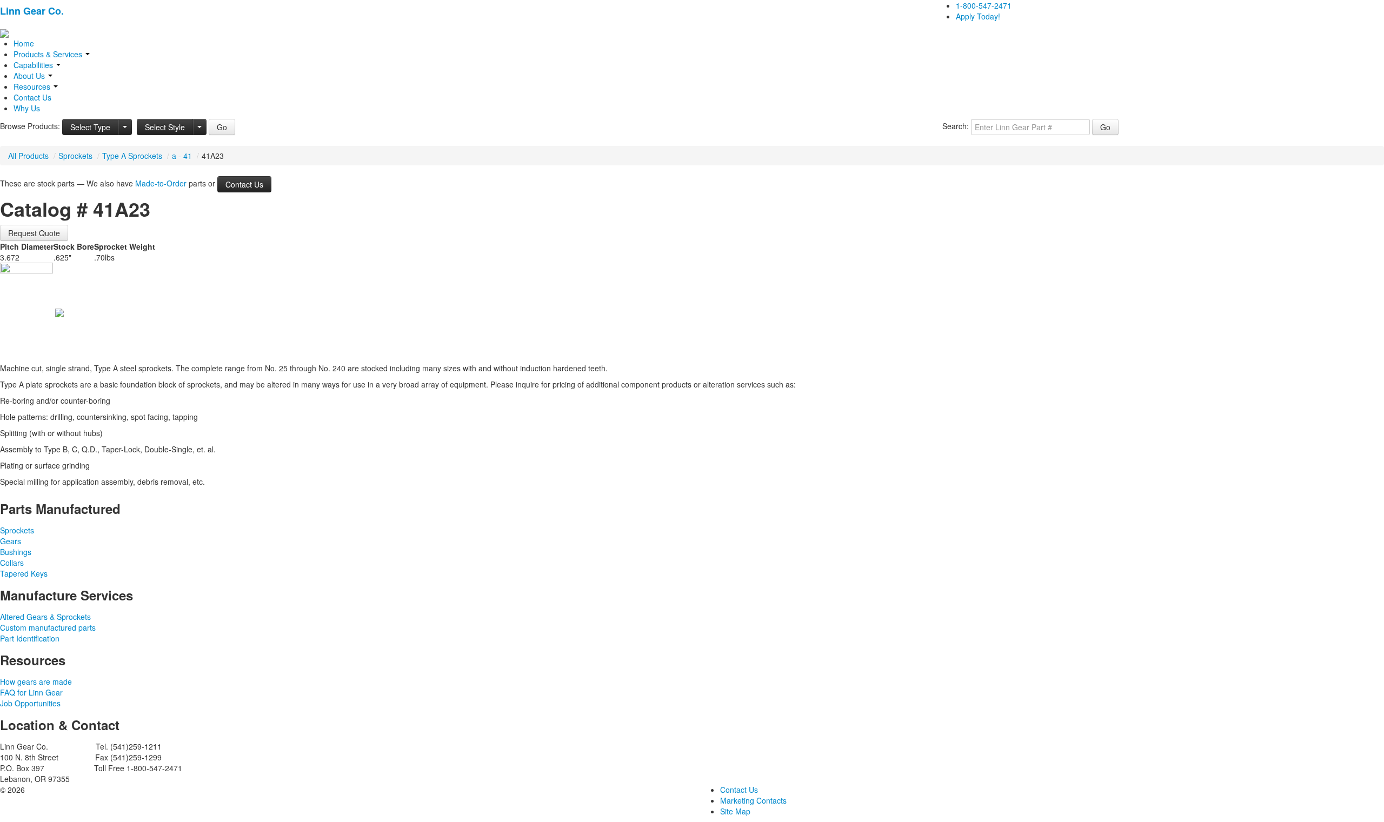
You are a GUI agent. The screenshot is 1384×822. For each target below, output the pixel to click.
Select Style (165, 127)
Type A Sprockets (132, 155)
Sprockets (75, 155)
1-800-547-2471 (984, 5)
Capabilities (34, 64)
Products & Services (49, 54)
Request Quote (34, 233)
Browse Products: (30, 126)
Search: (955, 126)
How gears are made (36, 681)
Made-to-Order (161, 183)
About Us (30, 75)
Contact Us (32, 97)
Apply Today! (978, 16)
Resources (33, 86)
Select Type (90, 127)
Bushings (15, 551)
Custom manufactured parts (48, 627)
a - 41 (182, 155)
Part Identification (29, 638)
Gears (10, 541)
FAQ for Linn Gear (31, 692)
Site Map (735, 811)
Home (24, 43)
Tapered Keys (24, 573)
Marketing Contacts (753, 800)
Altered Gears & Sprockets (45, 616)
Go (222, 127)
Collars (12, 562)
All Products (28, 155)
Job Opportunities (30, 703)
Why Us (27, 108)
